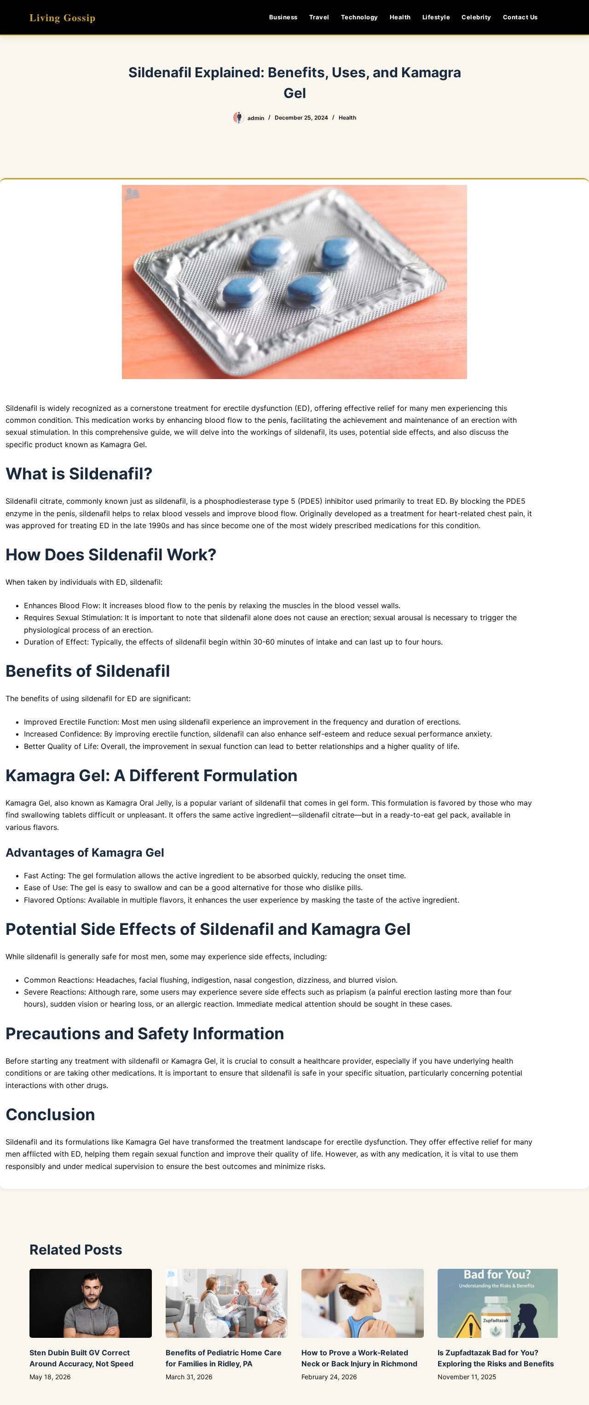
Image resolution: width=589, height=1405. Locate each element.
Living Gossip (62, 17)
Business (283, 17)
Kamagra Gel (122, 444)
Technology (359, 17)
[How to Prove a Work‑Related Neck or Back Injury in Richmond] (362, 1303)
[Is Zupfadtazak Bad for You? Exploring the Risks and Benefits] (499, 1303)
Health (400, 17)
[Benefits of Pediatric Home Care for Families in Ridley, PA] (227, 1303)
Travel (319, 17)
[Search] (556, 17)
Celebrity (476, 17)
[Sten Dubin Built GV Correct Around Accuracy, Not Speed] (90, 1303)
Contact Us (520, 17)
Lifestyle (436, 17)
